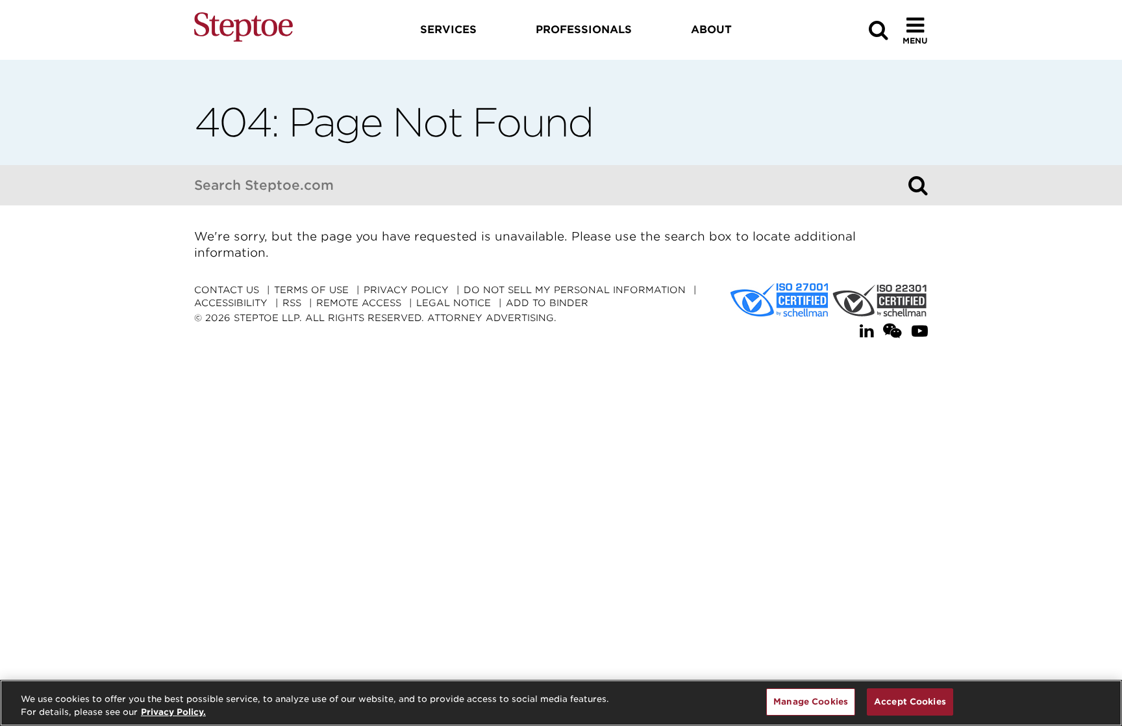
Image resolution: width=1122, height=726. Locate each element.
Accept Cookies (910, 702)
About (711, 29)
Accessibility (231, 303)
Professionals (584, 29)
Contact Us (226, 290)
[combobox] (548, 185)
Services (448, 29)
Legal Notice (453, 303)
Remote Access (358, 303)
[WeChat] (892, 331)
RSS (291, 303)
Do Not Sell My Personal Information (575, 290)
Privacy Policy (406, 290)
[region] (561, 703)
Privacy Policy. (173, 712)
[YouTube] (920, 331)
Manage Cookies (810, 702)
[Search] (918, 185)
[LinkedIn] (866, 331)
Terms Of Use (311, 290)
